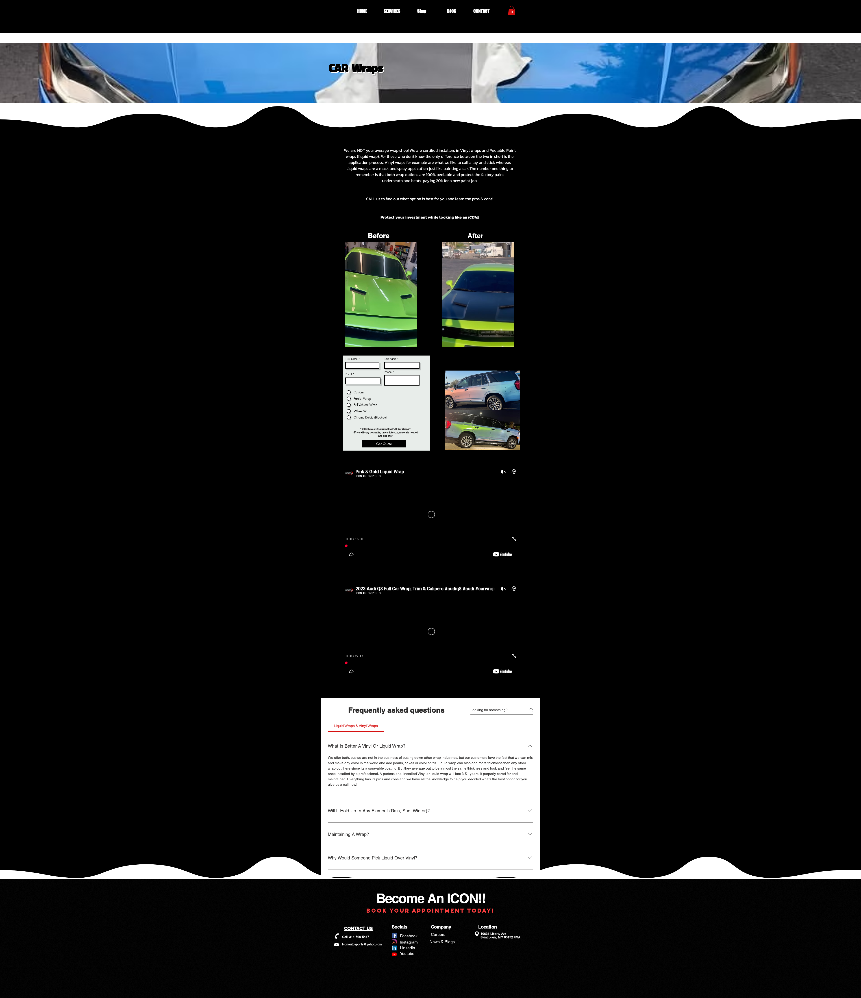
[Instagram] (394, 941)
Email (349, 374)
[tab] (356, 726)
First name (351, 359)
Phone (388, 372)
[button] (392, 11)
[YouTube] (394, 954)
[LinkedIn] (394, 948)
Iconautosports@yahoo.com (362, 944)
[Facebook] (394, 935)
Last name (390, 359)
